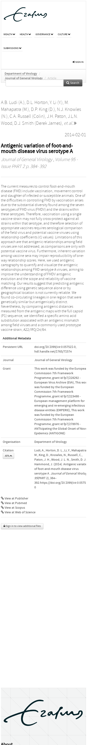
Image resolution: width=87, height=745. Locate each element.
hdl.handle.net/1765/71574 (53, 351)
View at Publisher (16, 498)
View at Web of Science (19, 512)
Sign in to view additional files (23, 526)
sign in (79, 62)
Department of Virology (21, 74)
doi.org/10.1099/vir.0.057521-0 (55, 347)
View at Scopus (14, 508)
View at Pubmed (15, 503)
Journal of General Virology (24, 78)
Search (74, 83)
